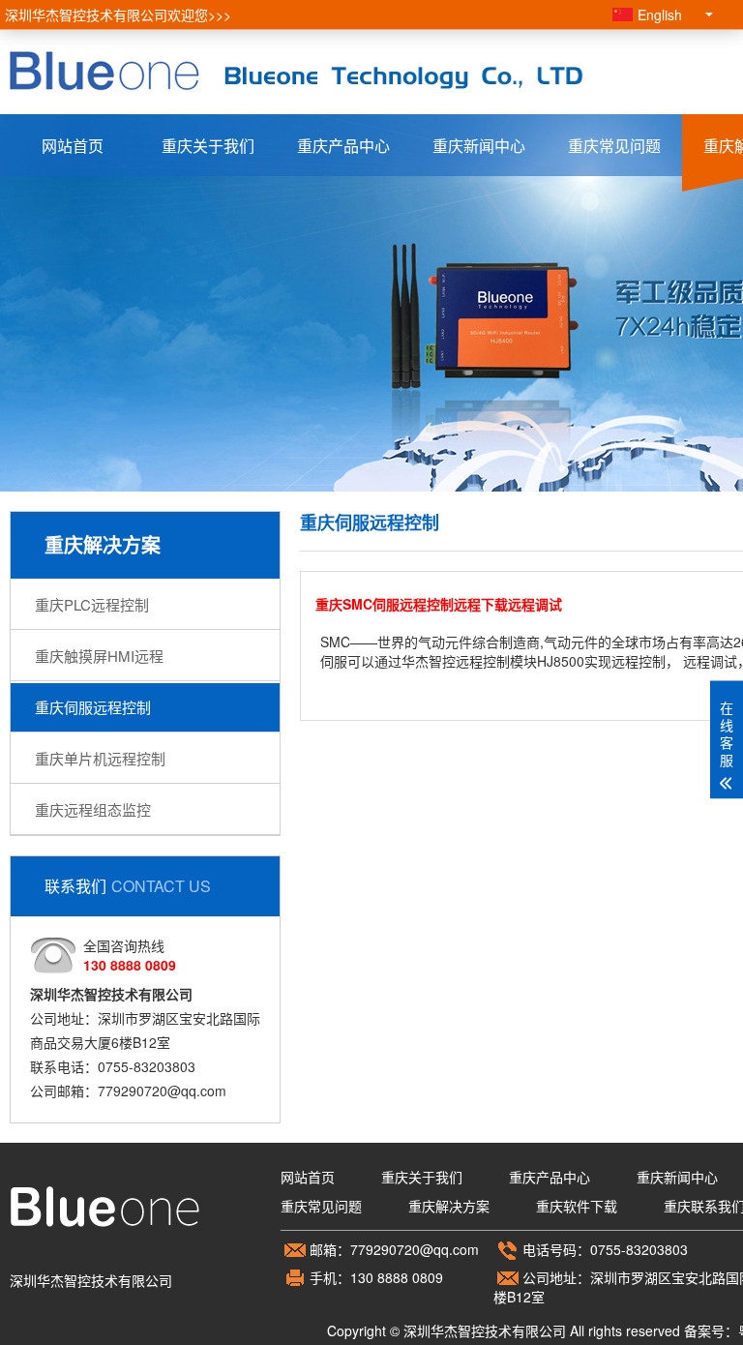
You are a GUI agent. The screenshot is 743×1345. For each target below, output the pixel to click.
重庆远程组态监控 (93, 809)
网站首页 (73, 145)
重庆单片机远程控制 (100, 758)
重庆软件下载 (576, 1205)
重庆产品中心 (343, 145)
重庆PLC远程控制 (92, 604)
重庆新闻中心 (478, 145)
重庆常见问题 (614, 145)
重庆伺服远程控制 (93, 707)
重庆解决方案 (449, 1205)
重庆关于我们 (208, 145)
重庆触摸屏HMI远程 (99, 655)
